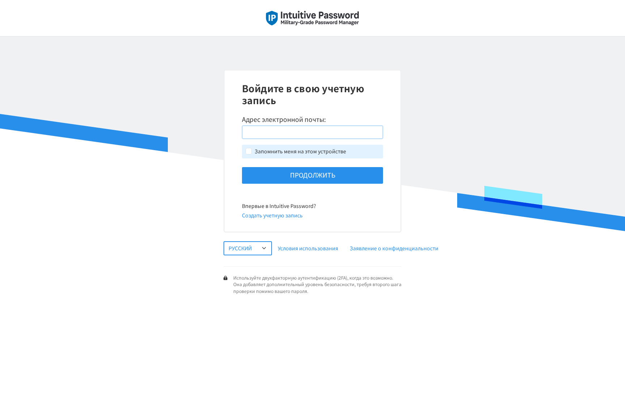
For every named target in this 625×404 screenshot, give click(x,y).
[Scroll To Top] (612, 396)
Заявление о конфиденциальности (394, 248)
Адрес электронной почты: (284, 119)
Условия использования (308, 248)
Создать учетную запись (272, 215)
